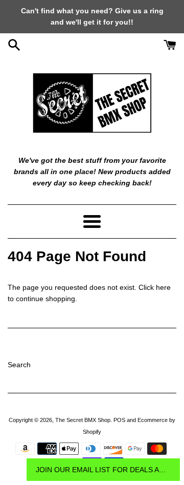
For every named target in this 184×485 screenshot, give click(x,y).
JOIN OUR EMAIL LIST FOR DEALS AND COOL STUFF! (103, 470)
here (163, 287)
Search (19, 365)
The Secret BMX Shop (82, 420)
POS (119, 420)
